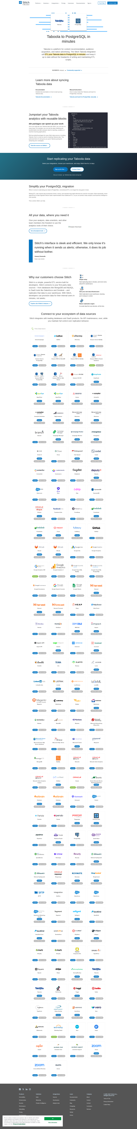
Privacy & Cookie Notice (19, 1124)
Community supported (73, 70)
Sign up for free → (60, 169)
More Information (52, 1122)
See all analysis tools (37, 231)
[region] (33, 1120)
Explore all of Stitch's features (40, 303)
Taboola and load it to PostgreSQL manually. (83, 97)
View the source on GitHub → (39, 145)
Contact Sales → (77, 169)
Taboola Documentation (43, 97)
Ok (52, 1118)
